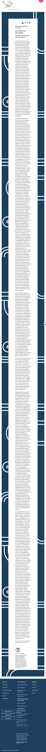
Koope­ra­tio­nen (20, 708)
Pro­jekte (34, 687)
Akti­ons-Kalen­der (21, 703)
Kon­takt (4, 696)
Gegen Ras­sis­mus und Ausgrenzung (22, 695)
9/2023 (26, 642)
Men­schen (34, 684)
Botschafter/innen (21, 706)
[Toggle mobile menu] (4, 2)
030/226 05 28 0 (24, 719)
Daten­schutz (8, 711)
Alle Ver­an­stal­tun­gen (22, 684)
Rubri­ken (34, 682)
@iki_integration (24, 725)
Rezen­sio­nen (35, 690)
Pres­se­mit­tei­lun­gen (7, 690)
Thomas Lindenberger (21, 26)
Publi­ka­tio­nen (5, 693)
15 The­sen (5, 698)
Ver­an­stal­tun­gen (21, 682)
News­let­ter (8, 718)
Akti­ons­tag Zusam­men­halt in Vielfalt (22, 699)
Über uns (4, 682)
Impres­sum (8, 715)
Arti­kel (33, 693)
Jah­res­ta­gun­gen (21, 687)
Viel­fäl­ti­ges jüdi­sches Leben (21, 691)
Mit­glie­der (4, 684)
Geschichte (5, 687)
